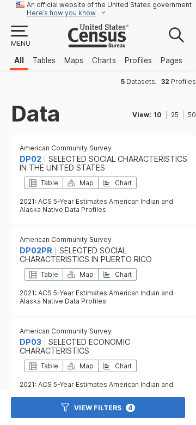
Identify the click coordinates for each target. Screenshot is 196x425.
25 (175, 115)
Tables (44, 60)
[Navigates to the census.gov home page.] (98, 43)
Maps (73, 60)
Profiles (138, 60)
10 (158, 115)
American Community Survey (66, 148)
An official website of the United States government (109, 5)
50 (192, 115)
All (19, 60)
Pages (171, 60)
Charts (104, 60)
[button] (20, 36)
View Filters (103, 408)
